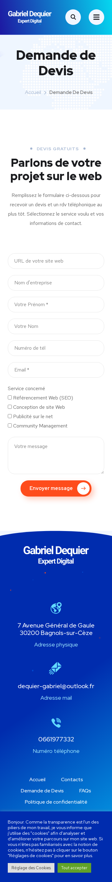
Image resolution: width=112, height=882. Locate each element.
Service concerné (26, 388)
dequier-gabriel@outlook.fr (56, 686)
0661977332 (56, 739)
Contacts (72, 779)
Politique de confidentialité (56, 802)
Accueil (33, 92)
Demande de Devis (42, 790)
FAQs (85, 790)
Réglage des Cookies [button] (31, 867)
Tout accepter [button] (74, 867)
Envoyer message (51, 488)
